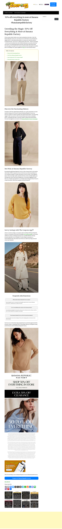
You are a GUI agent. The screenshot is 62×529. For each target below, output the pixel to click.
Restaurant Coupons (19, 12)
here (24, 47)
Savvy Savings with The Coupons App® (15, 57)
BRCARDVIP (7, 481)
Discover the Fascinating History (14, 53)
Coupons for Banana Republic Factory (21, 478)
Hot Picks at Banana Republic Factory (15, 55)
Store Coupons (9, 12)
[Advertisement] (31, 520)
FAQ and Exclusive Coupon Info (13, 59)
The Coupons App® (28, 234)
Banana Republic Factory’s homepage (29, 118)
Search (44, 16)
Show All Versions (53, 4)
